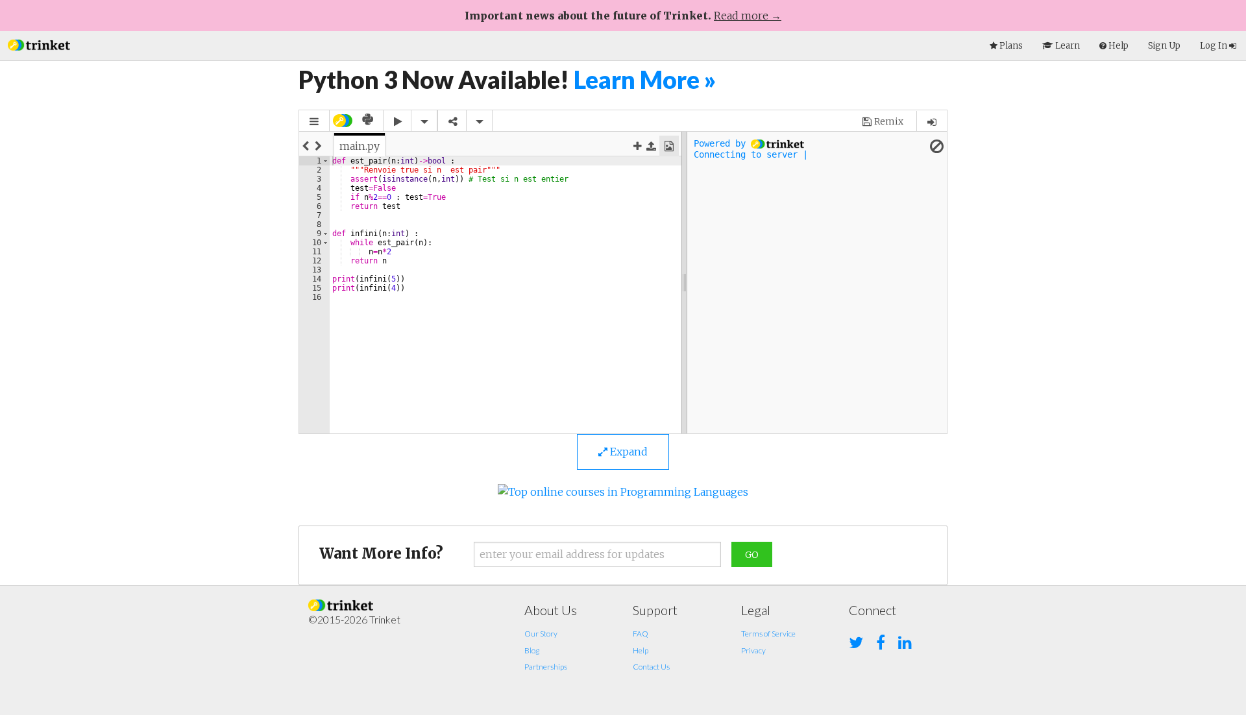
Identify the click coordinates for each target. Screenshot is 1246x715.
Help (640, 650)
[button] (39, 44)
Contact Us (651, 667)
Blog (531, 650)
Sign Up (1164, 45)
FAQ (640, 633)
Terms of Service (768, 633)
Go (752, 555)
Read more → (747, 15)
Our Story (540, 633)
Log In (1214, 45)
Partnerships (545, 667)
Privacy (753, 650)
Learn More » (645, 79)
